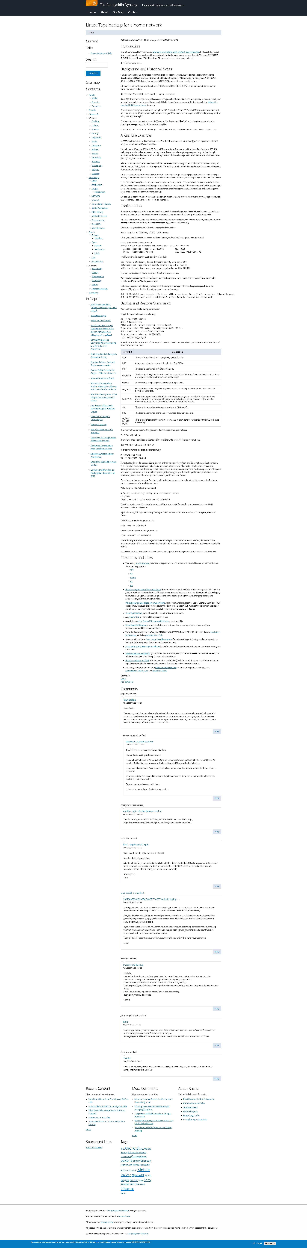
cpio (132, 569)
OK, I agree (257, 1243)
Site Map (118, 12)
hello (125, 1021)
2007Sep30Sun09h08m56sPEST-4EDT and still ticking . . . (151, 899)
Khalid (94, 98)
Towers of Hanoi (159, 670)
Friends (92, 110)
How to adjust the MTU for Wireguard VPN (108, 1106)
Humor (95, 153)
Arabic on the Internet (101, 320)
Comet (143, 1152)
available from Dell (153, 635)
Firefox (124, 1164)
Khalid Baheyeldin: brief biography (198, 1099)
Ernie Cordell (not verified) (132, 893)
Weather (98, 238)
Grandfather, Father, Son (136, 670)
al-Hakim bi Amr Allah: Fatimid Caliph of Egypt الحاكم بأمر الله (104, 307)
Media (94, 141)
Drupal (95, 188)
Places (92, 232)
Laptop (134, 1170)
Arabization (97, 184)
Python (148, 1175)
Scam (141, 1180)
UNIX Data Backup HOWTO (137, 653)
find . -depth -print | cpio (135, 844)
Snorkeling (96, 280)
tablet (132, 1184)
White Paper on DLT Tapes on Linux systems (145, 603)
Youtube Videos (190, 1107)
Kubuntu (125, 1170)
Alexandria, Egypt (98, 315)
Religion (95, 169)
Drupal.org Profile (191, 1115)
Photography (98, 276)
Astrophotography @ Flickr (195, 1119)
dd (131, 585)
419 (122, 1149)
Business (96, 161)
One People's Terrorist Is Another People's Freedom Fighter (103, 408)
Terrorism (96, 157)
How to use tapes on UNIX (137, 660)
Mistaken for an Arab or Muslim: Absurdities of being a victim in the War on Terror (104, 386)
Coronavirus (138, 1156)
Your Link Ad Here (94, 1147)
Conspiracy (126, 1156)
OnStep (126, 1175)
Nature (95, 284)
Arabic (147, 1149)
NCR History (97, 212)
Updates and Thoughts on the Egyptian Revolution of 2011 (103, 473)
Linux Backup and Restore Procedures (142, 646)
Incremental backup (133, 964)
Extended (96, 106)
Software (96, 196)
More (123, 1193)
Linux (123, 678)
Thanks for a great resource (139, 741)
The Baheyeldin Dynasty (118, 1210)
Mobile (143, 1169)
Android (131, 1148)
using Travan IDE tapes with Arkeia (152, 621)
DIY (138, 1161)
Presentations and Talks (101, 53)
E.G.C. (97, 253)
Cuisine (98, 245)
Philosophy (97, 165)
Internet (95, 200)
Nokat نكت (93, 114)
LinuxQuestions (142, 563)
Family (92, 95)
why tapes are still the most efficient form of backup (175, 52)
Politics (95, 149)
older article (133, 617)
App (141, 1149)
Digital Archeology (100, 208)
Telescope (140, 1184)
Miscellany (93, 292)
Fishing (95, 272)
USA (93, 257)
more (88, 1129)
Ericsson (146, 1160)
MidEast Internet (99, 216)
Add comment (127, 682)
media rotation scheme (165, 667)
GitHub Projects (190, 1111)
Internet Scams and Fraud (102, 378)
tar (131, 573)
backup (124, 1152)
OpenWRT (138, 1175)
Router (134, 1180)
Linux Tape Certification (135, 625)
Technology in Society (101, 204)
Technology (94, 177)
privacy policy (107, 1222)
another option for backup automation (142, 811)
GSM (129, 1164)
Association (100, 192)
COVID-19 (127, 1160)
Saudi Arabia (97, 261)
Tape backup (129, 699)
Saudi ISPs (96, 224)
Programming (98, 220)
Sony (147, 1180)
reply (217, 731)
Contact (133, 12)
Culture (95, 125)
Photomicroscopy (100, 288)
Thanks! (127, 1058)
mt (131, 581)
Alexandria (99, 249)
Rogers (125, 1180)
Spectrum (125, 1184)
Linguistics (96, 137)
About (104, 12)
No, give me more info (141, 1242)
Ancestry (96, 102)
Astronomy (97, 268)
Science (95, 129)
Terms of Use (124, 1216)
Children (95, 173)
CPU (135, 1161)
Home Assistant (141, 1164)
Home (92, 12)
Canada (95, 235)
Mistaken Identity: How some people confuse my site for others (104, 397)
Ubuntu (127, 1188)
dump (133, 577)
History (95, 133)
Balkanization (134, 1152)
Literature (96, 145)
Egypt (94, 242)
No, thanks (270, 1243)
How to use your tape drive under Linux (143, 589)
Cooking (95, 121)
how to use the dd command (159, 639)
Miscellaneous (98, 228)
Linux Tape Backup (133, 613)
